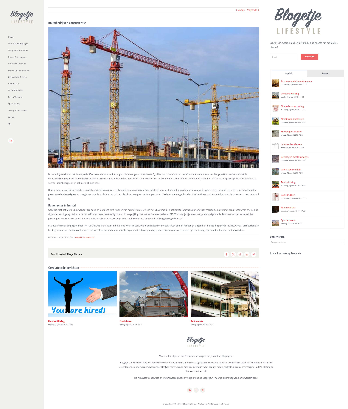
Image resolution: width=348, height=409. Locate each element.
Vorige (241, 9)
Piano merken (288, 207)
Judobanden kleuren (291, 144)
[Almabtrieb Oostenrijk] (275, 119)
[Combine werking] (275, 94)
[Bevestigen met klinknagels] (275, 157)
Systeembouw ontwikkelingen (205, 321)
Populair (288, 73)
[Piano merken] (275, 208)
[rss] (189, 390)
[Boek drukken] (275, 195)
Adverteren (225, 404)
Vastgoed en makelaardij (84, 237)
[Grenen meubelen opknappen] (275, 81)
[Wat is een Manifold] (275, 170)
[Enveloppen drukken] (275, 132)
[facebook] (196, 390)
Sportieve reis (288, 220)
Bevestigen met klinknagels (295, 156)
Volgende (252, 9)
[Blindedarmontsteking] (275, 106)
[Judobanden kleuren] (275, 144)
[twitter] (202, 390)
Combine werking (290, 93)
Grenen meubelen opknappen (296, 80)
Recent (325, 73)
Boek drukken (288, 194)
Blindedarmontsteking (292, 106)
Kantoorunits (125, 321)
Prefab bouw (54, 321)
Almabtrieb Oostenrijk (292, 118)
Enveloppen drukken (291, 131)
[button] (22, 123)
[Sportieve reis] (275, 220)
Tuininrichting (288, 182)
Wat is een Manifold (291, 169)
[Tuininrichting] (275, 182)
